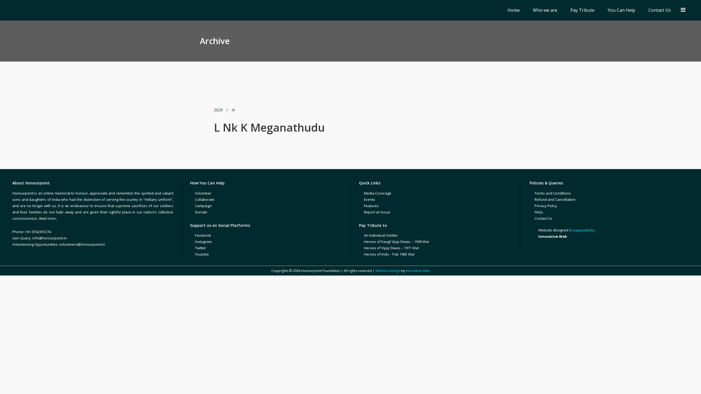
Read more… (48, 218)
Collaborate (204, 199)
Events (369, 199)
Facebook (203, 235)
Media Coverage (377, 193)
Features (371, 205)
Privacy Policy (546, 205)
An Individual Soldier (381, 235)
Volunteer (203, 193)
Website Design (387, 270)
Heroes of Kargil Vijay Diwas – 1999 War (396, 241)
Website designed (553, 230)
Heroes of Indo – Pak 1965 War (389, 254)
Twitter (200, 247)
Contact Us (543, 218)
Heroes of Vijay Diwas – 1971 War (391, 247)
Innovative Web (418, 270)
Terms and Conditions (553, 193)
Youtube (202, 254)
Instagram (203, 241)
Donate (201, 212)
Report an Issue (377, 212)
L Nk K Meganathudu (269, 127)
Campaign (203, 205)
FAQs (539, 212)
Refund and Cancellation (555, 199)
